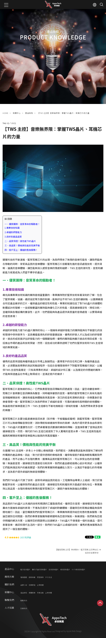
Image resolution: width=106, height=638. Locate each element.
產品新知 (29, 113)
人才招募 (9, 607)
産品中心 (9, 569)
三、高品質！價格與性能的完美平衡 (22, 245)
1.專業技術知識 (12, 227)
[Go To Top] (100, 603)
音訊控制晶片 (54, 569)
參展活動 (40, 593)
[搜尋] (101, 4)
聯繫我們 (9, 600)
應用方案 (9, 576)
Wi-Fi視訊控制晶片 (78, 569)
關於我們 (9, 584)
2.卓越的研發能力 (13, 232)
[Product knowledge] (53, 52)
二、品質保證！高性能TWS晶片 (20, 241)
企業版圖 (40, 585)
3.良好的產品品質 (13, 236)
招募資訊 (23, 608)
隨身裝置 (32, 577)
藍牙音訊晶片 (25, 569)
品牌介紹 (23, 585)
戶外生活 (48, 577)
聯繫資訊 (23, 600)
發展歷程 (32, 585)
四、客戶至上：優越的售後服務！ (21, 250)
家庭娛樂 (40, 577)
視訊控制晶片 (65, 569)
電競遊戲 (23, 577)
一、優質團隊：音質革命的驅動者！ (22, 224)
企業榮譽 (48, 593)
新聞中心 (17, 113)
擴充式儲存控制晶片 (39, 569)
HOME (5, 113)
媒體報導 (32, 593)
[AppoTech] (53, 4)
